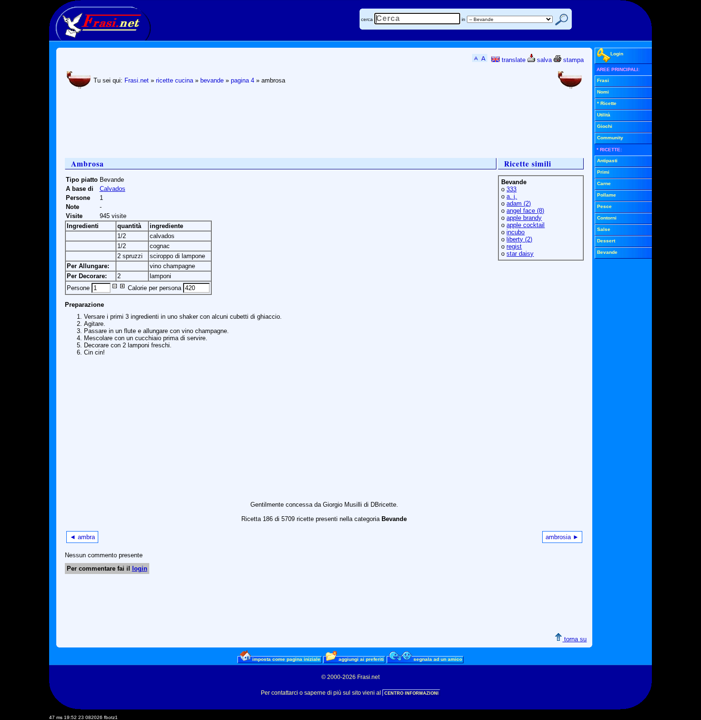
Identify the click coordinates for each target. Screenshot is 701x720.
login (139, 568)
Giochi (604, 126)
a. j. (511, 196)
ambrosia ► (562, 537)
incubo (515, 232)
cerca (367, 19)
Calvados (112, 188)
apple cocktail (525, 225)
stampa (572, 59)
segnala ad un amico (437, 659)
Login (616, 53)
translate (513, 59)
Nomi (603, 91)
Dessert (606, 240)
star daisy (520, 253)
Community (610, 137)
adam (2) (518, 203)
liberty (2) (519, 239)
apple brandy (524, 217)
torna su (574, 639)
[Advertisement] (238, 124)
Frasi (603, 80)
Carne (604, 183)
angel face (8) (525, 210)
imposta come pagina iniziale (285, 659)
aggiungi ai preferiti (360, 659)
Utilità (603, 114)
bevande (212, 80)
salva (543, 59)
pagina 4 (242, 80)
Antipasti (607, 160)
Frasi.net (136, 80)
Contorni (607, 217)
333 (511, 189)
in (463, 19)
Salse (603, 229)
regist (514, 246)
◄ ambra (82, 537)
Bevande (607, 252)
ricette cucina (174, 80)
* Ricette (607, 103)
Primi (603, 172)
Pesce (604, 206)
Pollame (606, 195)
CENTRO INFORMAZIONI (411, 693)
